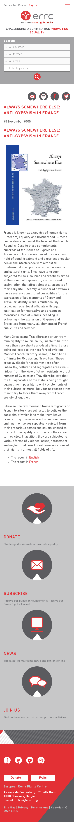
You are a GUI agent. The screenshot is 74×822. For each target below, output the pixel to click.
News (10, 654)
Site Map (9, 807)
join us (12, 710)
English (33, 5)
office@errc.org (26, 800)
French (33, 462)
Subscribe (10, 5)
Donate (16, 778)
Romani (22, 5)
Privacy (23, 807)
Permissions (39, 807)
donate (12, 537)
